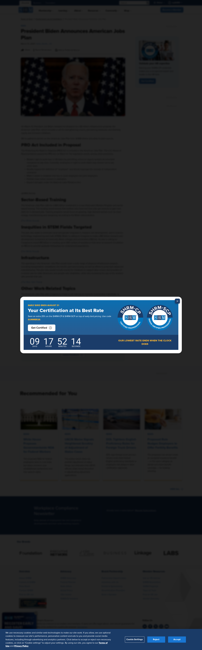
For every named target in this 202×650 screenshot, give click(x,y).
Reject (156, 639)
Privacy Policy (21, 646)
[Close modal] (177, 301)
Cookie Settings (134, 639)
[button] (41, 328)
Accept (177, 639)
